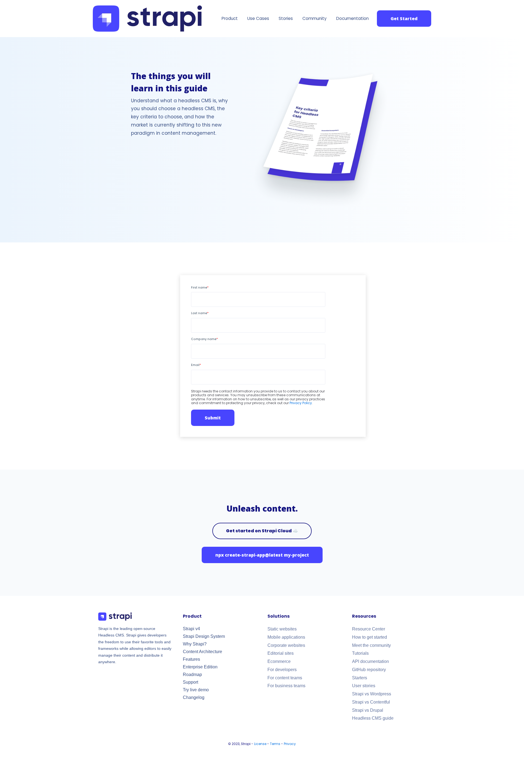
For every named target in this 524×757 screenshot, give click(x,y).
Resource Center (368, 629)
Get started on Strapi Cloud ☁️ (262, 531)
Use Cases (258, 18)
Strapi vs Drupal (367, 710)
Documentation (352, 18)
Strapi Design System (204, 636)
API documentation (370, 661)
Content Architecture (202, 651)
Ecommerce (279, 661)
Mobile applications (286, 637)
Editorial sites (280, 653)
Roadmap (192, 674)
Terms (275, 744)
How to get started (369, 637)
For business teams (286, 685)
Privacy (290, 744)
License (260, 744)
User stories (363, 685)
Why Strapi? (195, 644)
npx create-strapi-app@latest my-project (262, 555)
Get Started (404, 19)
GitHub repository (369, 669)
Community (314, 18)
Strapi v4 (191, 628)
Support (190, 682)
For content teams (284, 677)
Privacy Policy (301, 403)
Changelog (193, 697)
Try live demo (196, 689)
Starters (359, 677)
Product (230, 18)
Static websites (282, 629)
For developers (282, 669)
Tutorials (360, 653)
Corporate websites (286, 645)
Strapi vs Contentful (371, 702)
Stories (286, 18)
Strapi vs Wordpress (371, 694)
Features (191, 659)
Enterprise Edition (200, 667)
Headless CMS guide (373, 718)
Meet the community (371, 645)
